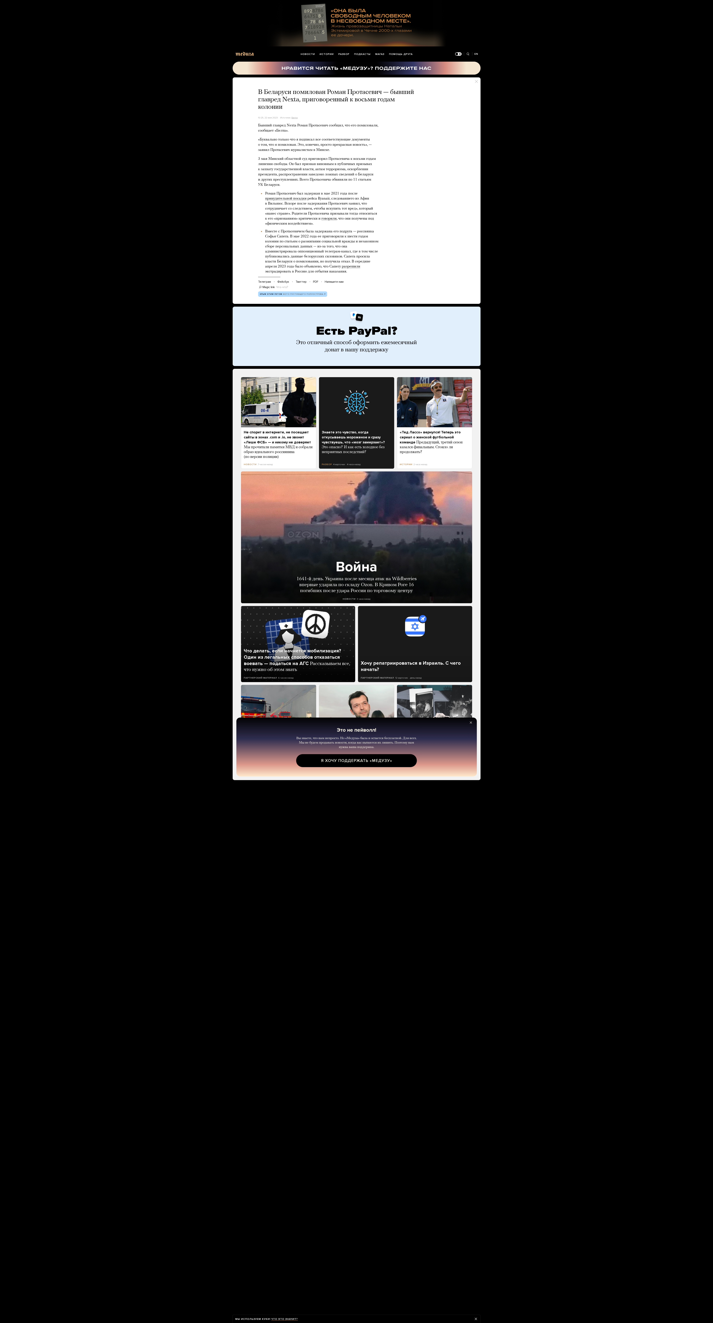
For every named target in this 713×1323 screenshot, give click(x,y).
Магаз (379, 54)
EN (476, 53)
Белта (295, 117)
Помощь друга (401, 54)
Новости (308, 54)
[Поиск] (468, 54)
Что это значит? (284, 1319)
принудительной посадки (286, 198)
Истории (327, 54)
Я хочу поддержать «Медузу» (356, 760)
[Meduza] (245, 54)
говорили (329, 218)
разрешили (351, 266)
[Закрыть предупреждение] (476, 1319)
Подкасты (362, 54)
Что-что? (282, 287)
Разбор (343, 54)
